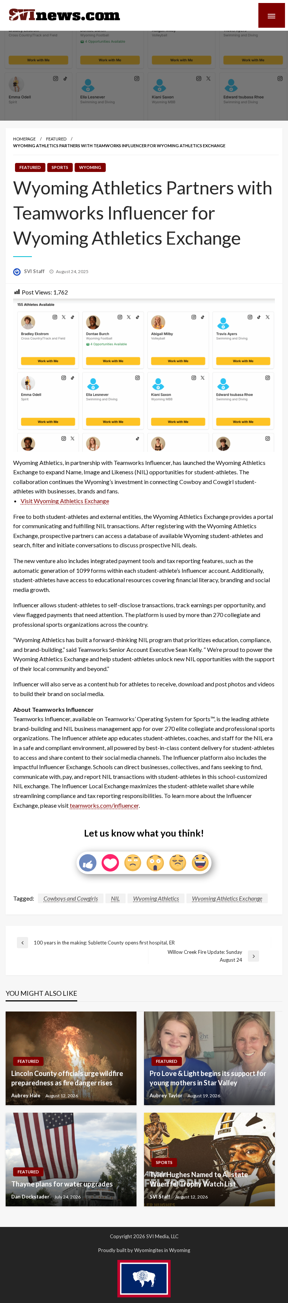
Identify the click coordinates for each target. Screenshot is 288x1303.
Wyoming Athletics (156, 898)
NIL (115, 898)
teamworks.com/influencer (104, 805)
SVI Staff (35, 271)
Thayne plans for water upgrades (62, 1184)
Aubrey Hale (26, 1095)
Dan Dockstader (31, 1197)
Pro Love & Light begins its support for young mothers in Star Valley (208, 1078)
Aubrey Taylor (167, 1095)
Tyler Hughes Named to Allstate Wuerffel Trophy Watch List (199, 1179)
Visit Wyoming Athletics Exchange (65, 500)
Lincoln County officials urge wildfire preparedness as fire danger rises (67, 1078)
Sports (60, 167)
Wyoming (90, 167)
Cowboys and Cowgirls (71, 898)
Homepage (24, 138)
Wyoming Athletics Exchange (227, 898)
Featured (56, 138)
